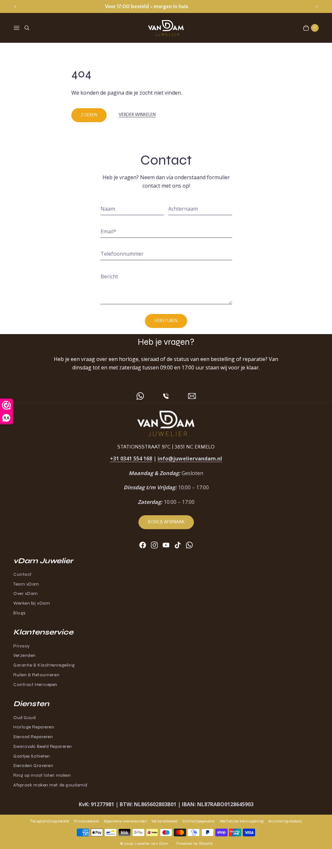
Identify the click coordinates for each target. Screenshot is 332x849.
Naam (108, 208)
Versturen (166, 320)
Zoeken (89, 115)
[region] (166, 6)
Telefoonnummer (122, 253)
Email (108, 231)
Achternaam (183, 208)
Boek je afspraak (166, 522)
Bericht (109, 276)
